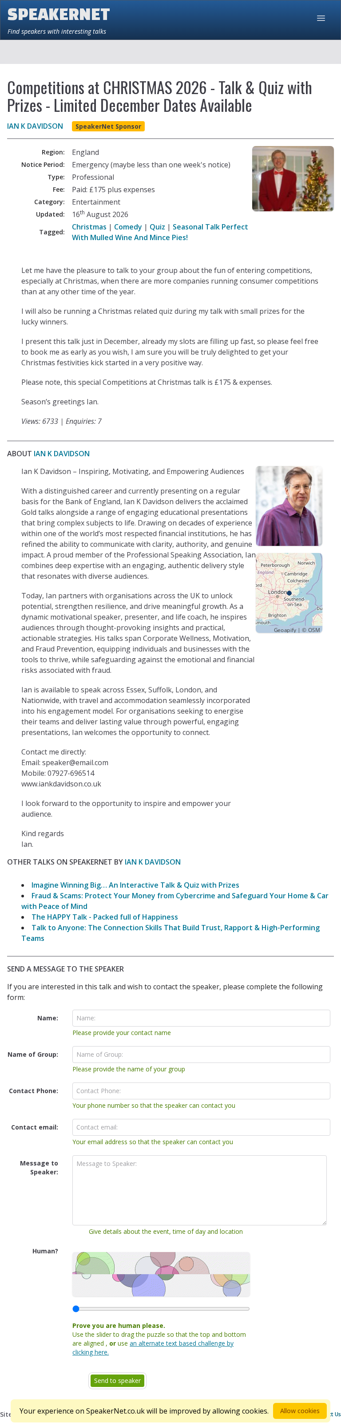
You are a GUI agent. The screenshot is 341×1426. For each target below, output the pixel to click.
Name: (47, 1018)
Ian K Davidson (35, 126)
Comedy (128, 227)
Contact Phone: (33, 1090)
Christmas (89, 227)
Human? (45, 1251)
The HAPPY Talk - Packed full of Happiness (105, 917)
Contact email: (34, 1127)
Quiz (157, 227)
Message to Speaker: (39, 1167)
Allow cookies (300, 1410)
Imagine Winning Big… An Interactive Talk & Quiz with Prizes (135, 885)
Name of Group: (33, 1054)
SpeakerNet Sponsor (108, 126)
